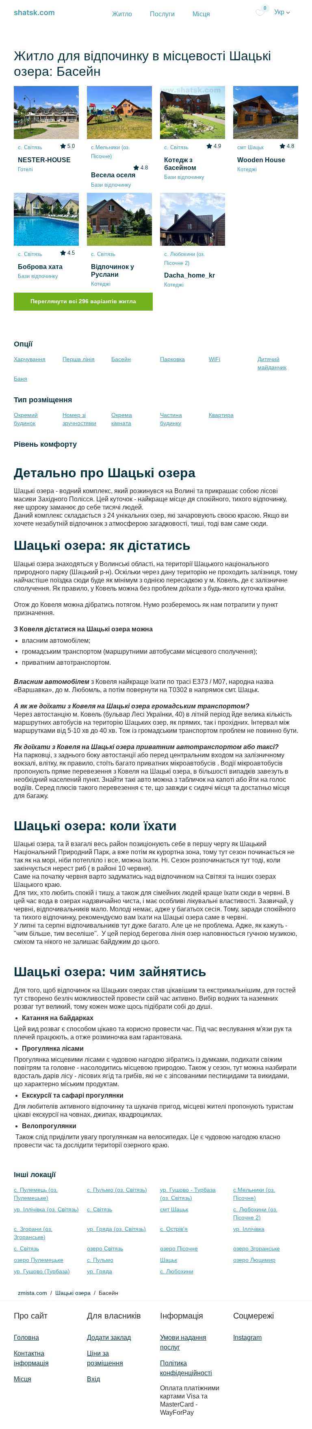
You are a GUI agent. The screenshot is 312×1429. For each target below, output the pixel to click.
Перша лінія (79, 359)
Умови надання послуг (183, 1342)
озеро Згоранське (256, 1248)
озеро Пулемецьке (38, 1260)
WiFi (214, 359)
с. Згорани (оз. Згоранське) (33, 1233)
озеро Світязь (105, 1248)
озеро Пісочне (179, 1248)
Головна (26, 1337)
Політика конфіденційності (186, 1368)
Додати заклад (109, 1337)
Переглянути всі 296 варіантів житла (83, 301)
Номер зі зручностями (79, 419)
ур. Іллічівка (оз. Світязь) (46, 1209)
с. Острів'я (174, 1229)
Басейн (121, 359)
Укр (280, 12)
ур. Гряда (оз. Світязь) (116, 1229)
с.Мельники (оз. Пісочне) (254, 1193)
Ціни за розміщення (105, 1358)
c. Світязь (26, 1248)
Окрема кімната (121, 419)
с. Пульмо (100, 1260)
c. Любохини (176, 1271)
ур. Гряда (99, 1271)
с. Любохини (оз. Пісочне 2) (255, 1213)
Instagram (247, 1337)
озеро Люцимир (254, 1260)
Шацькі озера (73, 1293)
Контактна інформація (31, 1358)
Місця (201, 14)
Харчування (30, 359)
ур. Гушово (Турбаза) (42, 1271)
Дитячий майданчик (272, 363)
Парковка (172, 359)
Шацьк (168, 1260)
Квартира (221, 415)
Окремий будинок (26, 419)
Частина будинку (171, 419)
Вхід (93, 1379)
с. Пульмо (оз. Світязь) (117, 1189)
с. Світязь (99, 1209)
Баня (20, 378)
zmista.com (32, 1293)
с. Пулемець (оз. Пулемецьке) (36, 1193)
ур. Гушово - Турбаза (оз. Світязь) (188, 1193)
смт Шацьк (174, 1209)
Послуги (162, 14)
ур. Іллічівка (248, 1229)
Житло (122, 14)
